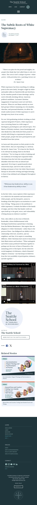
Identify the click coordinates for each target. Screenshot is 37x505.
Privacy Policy (18, 483)
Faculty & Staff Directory (11, 451)
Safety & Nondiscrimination (11, 449)
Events (6, 447)
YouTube (11, 464)
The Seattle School (14, 33)
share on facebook (7, 345)
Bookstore (7, 432)
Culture (3, 19)
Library (6, 430)
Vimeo (14, 464)
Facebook (6, 464)
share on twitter (10, 345)
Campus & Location (9, 466)
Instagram (9, 464)
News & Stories (8, 428)
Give (15, 7)
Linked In (16, 464)
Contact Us (18, 486)
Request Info (8, 436)
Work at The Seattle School (11, 453)
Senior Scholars (9, 434)
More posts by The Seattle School (14, 337)
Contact (22, 7)
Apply (10, 7)
